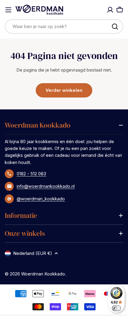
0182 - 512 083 (31, 173)
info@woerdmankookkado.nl (46, 186)
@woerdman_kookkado (41, 198)
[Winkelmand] (119, 9)
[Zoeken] (114, 26)
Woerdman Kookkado (43, 273)
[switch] (116, 308)
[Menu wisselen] (8, 9)
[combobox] (64, 26)
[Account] (110, 9)
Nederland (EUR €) (32, 253)
